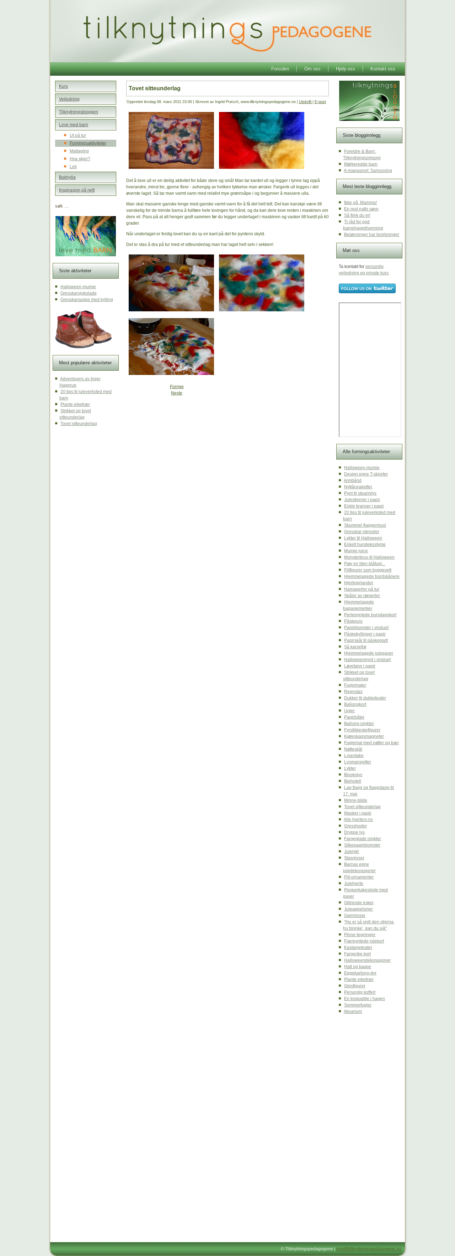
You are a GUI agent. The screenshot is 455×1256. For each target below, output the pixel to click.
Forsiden (280, 68)
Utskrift (305, 102)
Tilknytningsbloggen (78, 111)
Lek (73, 166)
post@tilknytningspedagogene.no (368, 1248)
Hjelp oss (345, 68)
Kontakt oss (382, 68)
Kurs (63, 86)
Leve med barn (73, 124)
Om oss (312, 68)
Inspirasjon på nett (77, 190)
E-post (320, 102)
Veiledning (69, 99)
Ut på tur (78, 135)
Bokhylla (67, 177)
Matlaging (79, 151)
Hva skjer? (80, 158)
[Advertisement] (181, 451)
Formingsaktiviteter (88, 143)
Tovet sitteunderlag (155, 88)
